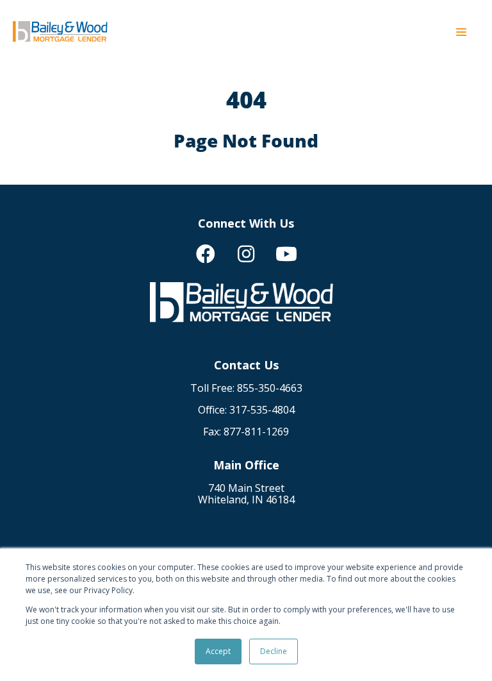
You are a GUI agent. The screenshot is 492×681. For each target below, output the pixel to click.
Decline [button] (273, 651)
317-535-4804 (262, 410)
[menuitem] (205, 254)
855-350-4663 (269, 388)
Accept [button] (218, 651)
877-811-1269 (256, 431)
